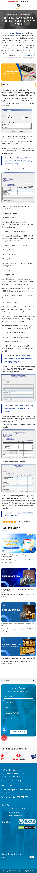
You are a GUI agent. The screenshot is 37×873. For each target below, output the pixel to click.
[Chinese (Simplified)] (9, 1)
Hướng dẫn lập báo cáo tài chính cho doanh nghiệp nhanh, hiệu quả (18, 161)
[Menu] (2, 6)
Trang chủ (9, 14)
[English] (14, 1)
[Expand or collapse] (33, 85)
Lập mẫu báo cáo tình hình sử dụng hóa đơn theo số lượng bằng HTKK (18, 359)
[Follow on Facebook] (21, 1)
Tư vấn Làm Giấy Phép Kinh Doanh (15, 809)
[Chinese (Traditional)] (12, 1)
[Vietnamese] (17, 1)
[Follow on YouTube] (27, 1)
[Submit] (34, 680)
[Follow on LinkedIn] (25, 1)
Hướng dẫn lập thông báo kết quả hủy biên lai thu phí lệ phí (19, 408)
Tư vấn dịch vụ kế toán (11, 812)
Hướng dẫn (15, 14)
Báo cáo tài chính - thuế (24, 14)
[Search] (35, 6)
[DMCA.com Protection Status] (27, 827)
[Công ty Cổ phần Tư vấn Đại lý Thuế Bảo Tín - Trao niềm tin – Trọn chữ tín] (18, 6)
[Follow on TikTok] (23, 1)
